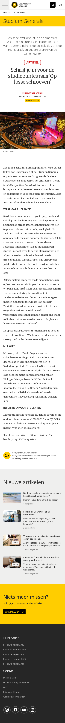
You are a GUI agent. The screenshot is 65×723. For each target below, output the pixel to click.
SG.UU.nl (7, 12)
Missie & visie (9, 677)
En (60, 4)
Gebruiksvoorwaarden (14, 696)
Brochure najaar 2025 (13, 654)
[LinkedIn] (32, 709)
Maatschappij (32, 100)
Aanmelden (12, 611)
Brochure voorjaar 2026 (14, 649)
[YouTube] (24, 709)
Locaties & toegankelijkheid (16, 682)
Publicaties (11, 638)
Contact (9, 671)
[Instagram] (7, 709)
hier (5, 401)
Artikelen (21, 12)
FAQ (5, 687)
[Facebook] (15, 709)
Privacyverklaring (11, 692)
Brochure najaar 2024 (13, 663)
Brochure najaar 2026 (13, 644)
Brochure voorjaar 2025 (14, 659)
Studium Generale (23, 21)
